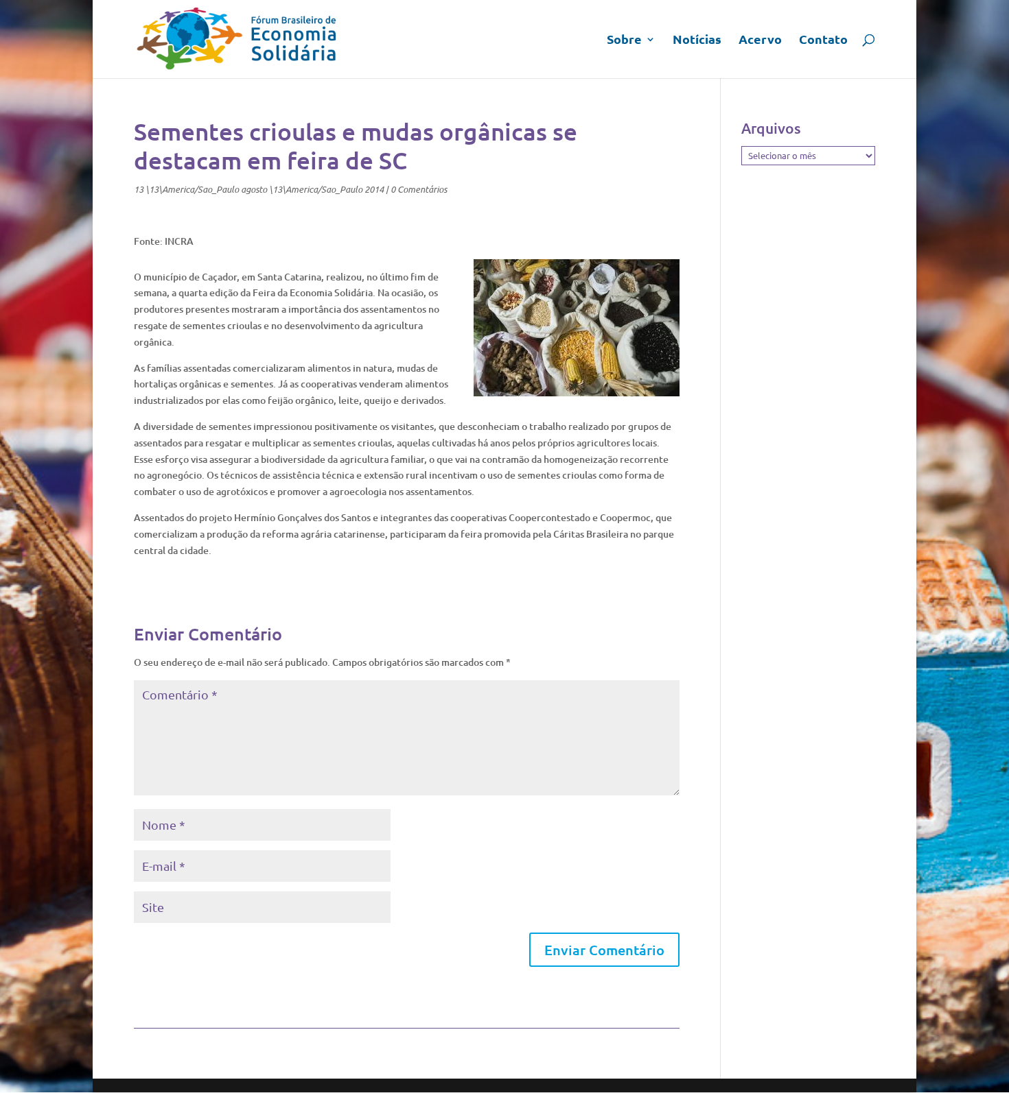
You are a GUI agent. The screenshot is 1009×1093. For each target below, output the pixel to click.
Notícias (697, 40)
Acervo (760, 40)
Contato (823, 40)
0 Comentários (419, 189)
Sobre (624, 40)
